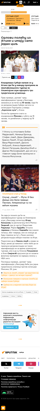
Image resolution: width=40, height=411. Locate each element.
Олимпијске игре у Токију (14, 193)
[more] (36, 160)
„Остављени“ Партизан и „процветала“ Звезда (14, 19)
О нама (3, 376)
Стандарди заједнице (8, 379)
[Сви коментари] (3, 408)
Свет (3, 358)
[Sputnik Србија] (6, 3)
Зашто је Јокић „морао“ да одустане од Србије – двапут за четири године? (20, 274)
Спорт (35, 292)
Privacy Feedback (23, 387)
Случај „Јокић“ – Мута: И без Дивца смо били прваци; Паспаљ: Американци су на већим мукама (18, 201)
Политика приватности (9, 387)
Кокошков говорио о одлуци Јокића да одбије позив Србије (19, 279)
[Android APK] (7, 392)
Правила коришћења (14, 376)
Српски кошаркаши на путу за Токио (12, 292)
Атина (13, 296)
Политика (11, 358)
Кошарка (28, 292)
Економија (21, 358)
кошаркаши (5, 296)
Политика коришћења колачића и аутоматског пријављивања (12, 383)
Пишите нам (26, 376)
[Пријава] (24, 2)
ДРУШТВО (32, 358)
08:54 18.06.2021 (7, 48)
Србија (19, 296)
